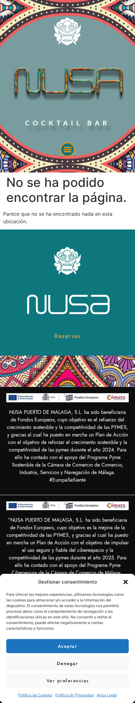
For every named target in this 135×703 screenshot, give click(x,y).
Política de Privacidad (74, 695)
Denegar (67, 663)
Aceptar (68, 646)
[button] (125, 582)
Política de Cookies (35, 695)
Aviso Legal (107, 695)
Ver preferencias (67, 680)
